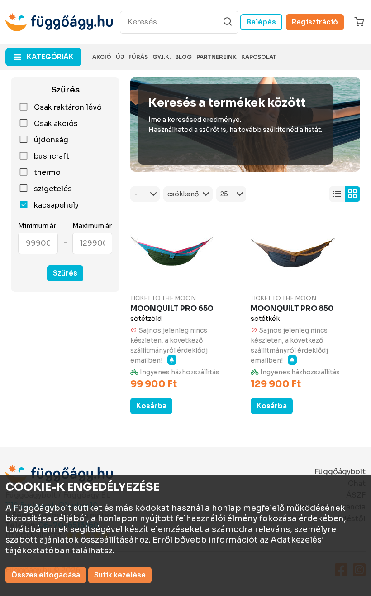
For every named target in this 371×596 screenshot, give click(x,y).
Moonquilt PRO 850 (292, 308)
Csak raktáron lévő (68, 107)
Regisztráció (315, 22)
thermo (47, 172)
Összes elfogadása (45, 575)
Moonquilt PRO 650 (171, 308)
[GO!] (227, 22)
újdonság (51, 140)
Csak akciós (56, 123)
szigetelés (53, 189)
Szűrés (65, 273)
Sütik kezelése (120, 575)
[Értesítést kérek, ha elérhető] (171, 360)
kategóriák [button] (50, 57)
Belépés (261, 22)
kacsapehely (56, 205)
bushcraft (51, 156)
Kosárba (151, 406)
